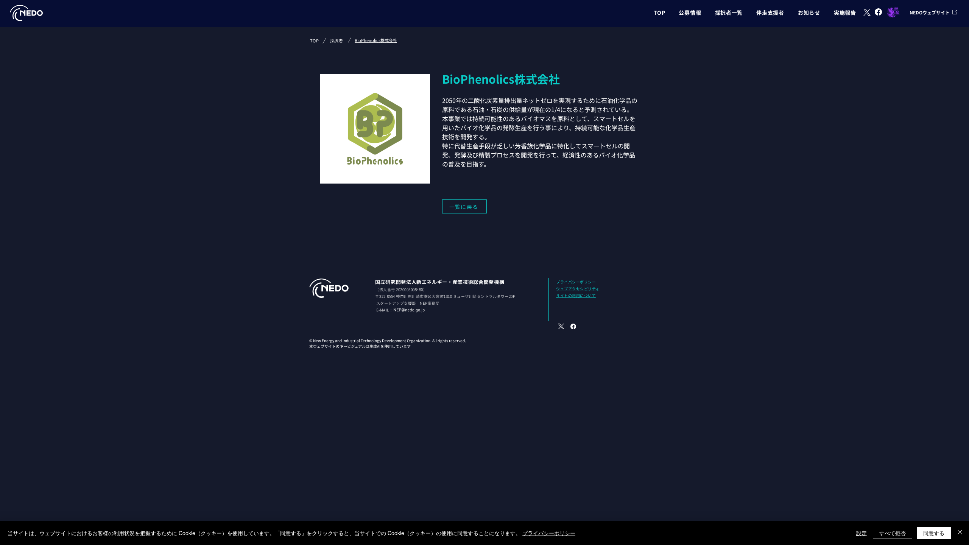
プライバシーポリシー (548, 533)
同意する (933, 533)
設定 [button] (861, 533)
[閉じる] (959, 533)
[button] (690, 12)
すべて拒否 (892, 533)
